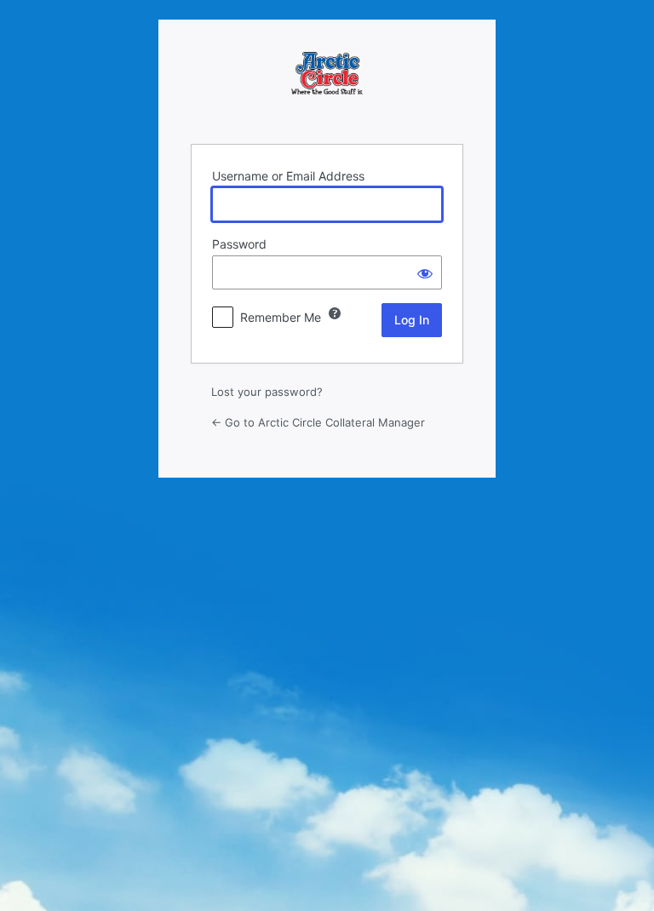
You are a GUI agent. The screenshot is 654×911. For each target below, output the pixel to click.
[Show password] (425, 272)
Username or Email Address (288, 176)
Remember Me (280, 317)
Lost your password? (267, 391)
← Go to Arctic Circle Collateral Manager (318, 422)
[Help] (334, 313)
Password (239, 244)
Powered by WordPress (327, 87)
